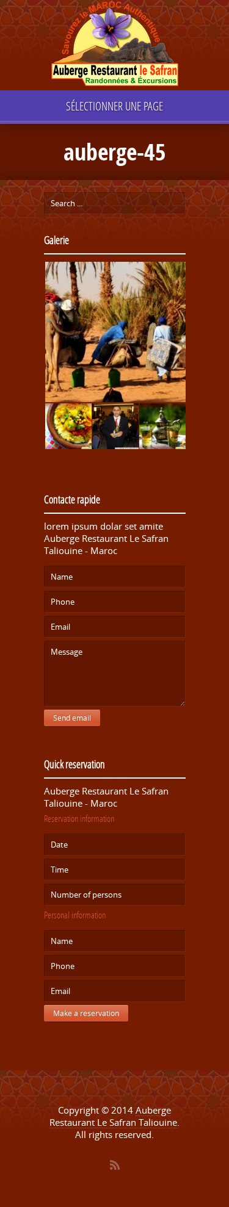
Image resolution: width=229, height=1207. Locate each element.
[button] (115, 332)
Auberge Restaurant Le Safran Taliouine (113, 1116)
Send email (72, 718)
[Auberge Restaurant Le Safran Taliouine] (114, 45)
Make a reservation (86, 1013)
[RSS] (115, 1165)
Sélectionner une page (114, 105)
